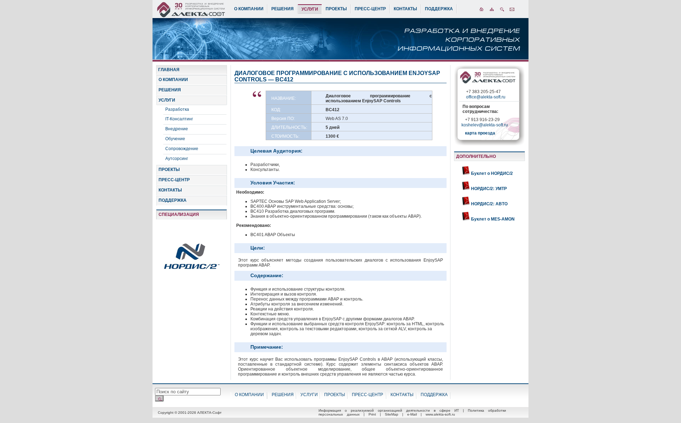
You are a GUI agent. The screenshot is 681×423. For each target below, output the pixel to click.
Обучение (175, 138)
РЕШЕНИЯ (282, 8)
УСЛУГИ (309, 9)
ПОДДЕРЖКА (439, 8)
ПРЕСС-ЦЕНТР (370, 8)
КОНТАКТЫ (405, 8)
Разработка (177, 109)
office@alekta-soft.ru (485, 97)
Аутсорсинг (176, 158)
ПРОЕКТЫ (336, 8)
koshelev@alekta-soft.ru (484, 124)
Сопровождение (181, 148)
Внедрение (176, 128)
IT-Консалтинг (179, 118)
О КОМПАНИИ (249, 8)
